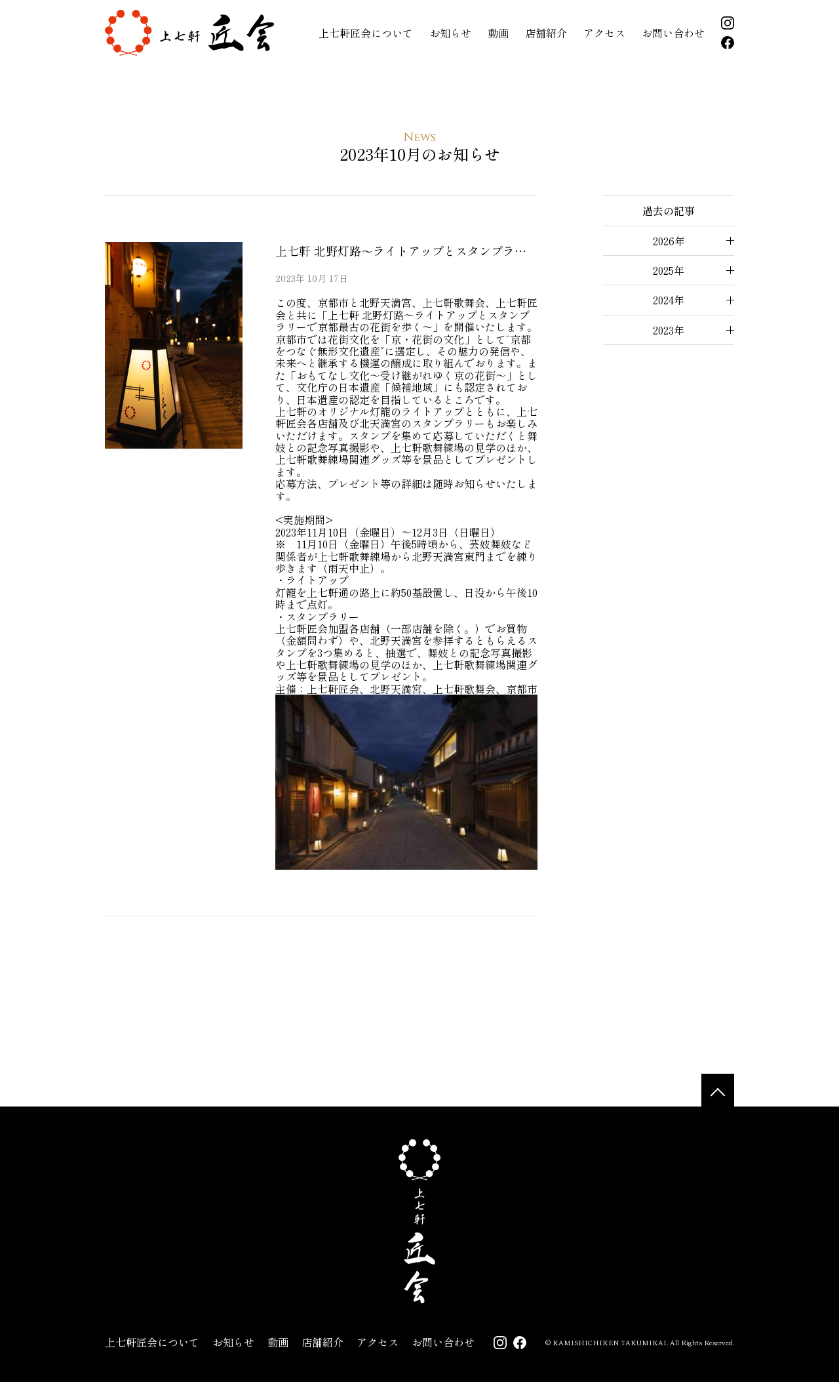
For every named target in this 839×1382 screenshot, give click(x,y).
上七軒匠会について (366, 33)
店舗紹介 (546, 33)
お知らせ (450, 33)
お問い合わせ (673, 33)
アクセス (604, 33)
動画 (498, 33)
